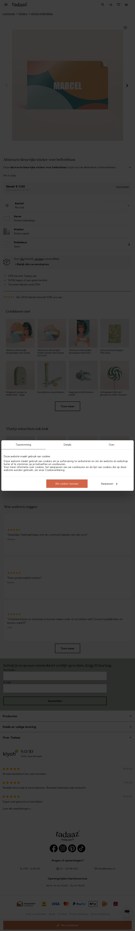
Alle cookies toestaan (67, 483)
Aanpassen (107, 483)
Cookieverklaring (54, 469)
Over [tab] (111, 444)
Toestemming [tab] (23, 444)
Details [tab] (67, 444)
